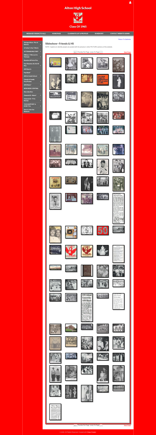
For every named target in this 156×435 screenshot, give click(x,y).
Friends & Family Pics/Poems (29, 80)
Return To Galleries (124, 39)
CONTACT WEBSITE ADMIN (120, 33)
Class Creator (91, 432)
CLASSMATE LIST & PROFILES (78, 33)
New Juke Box (28, 92)
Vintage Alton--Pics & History (31, 43)
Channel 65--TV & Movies (29, 99)
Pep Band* (27, 72)
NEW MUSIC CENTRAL (31, 88)
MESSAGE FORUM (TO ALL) (36, 33)
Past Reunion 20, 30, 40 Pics (31, 64)
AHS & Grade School (30, 76)
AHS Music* (27, 85)
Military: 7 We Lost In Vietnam (31, 56)
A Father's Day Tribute (31, 48)
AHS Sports (27, 69)
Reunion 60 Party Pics (31, 60)
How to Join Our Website (29, 110)
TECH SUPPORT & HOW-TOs (30, 105)
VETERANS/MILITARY (31, 51)
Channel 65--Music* (30, 95)
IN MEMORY (99, 33)
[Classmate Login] (130, 2)
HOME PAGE (56, 33)
